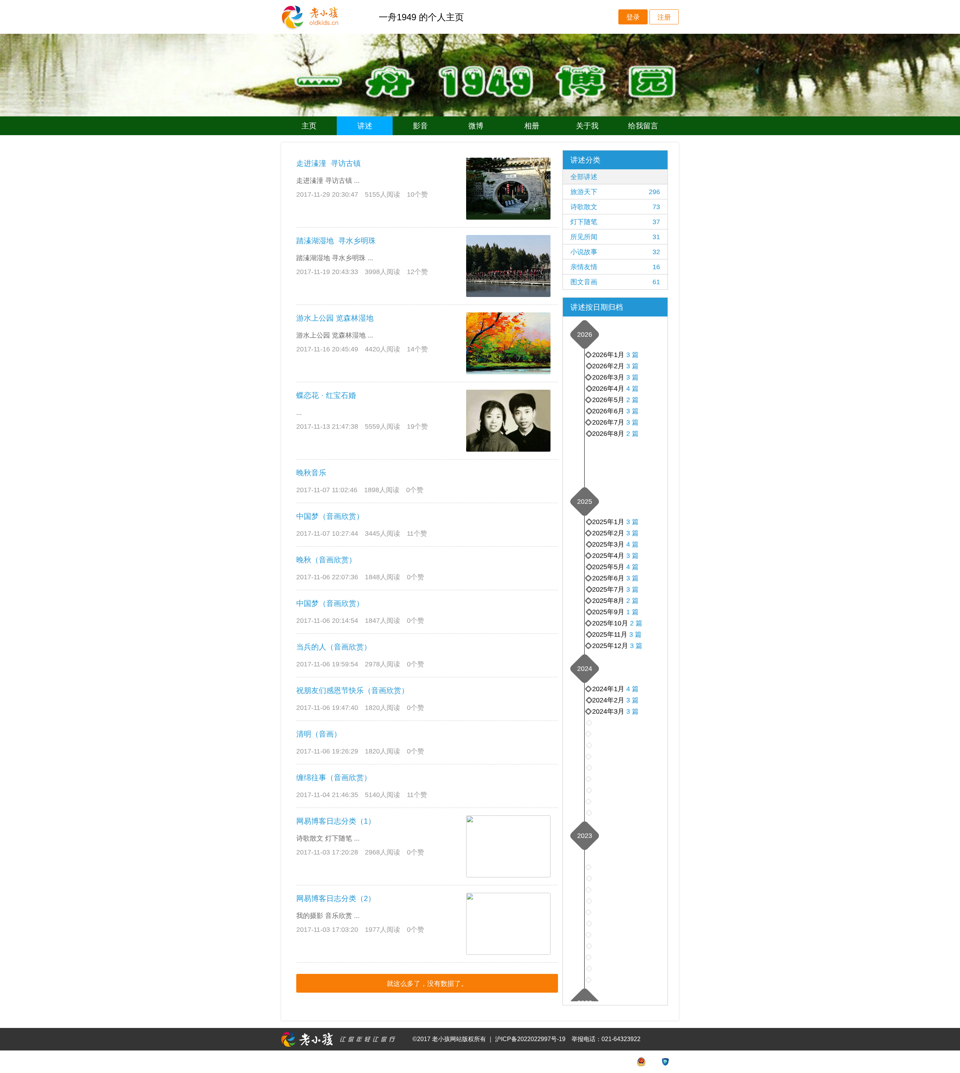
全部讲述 (583, 177)
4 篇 (632, 388)
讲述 (364, 126)
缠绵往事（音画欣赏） (333, 777)
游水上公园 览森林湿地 (335, 318)
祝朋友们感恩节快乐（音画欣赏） (352, 690)
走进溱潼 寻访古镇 (328, 163)
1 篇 (632, 612)
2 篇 (632, 433)
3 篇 (632, 422)
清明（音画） (318, 734)
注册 (664, 17)
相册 (531, 126)
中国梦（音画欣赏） (330, 516)
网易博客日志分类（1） (335, 821)
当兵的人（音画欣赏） (333, 647)
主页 (309, 126)
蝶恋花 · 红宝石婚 (326, 395)
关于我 (587, 126)
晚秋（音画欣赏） (326, 560)
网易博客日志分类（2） (335, 898)
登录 (633, 17)
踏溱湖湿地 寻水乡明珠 (336, 241)
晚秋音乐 (311, 473)
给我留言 (643, 126)
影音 (420, 126)
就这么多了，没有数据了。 (427, 983)
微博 (475, 126)
